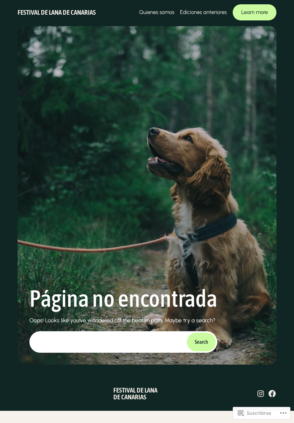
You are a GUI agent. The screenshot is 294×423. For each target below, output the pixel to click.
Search (201, 342)
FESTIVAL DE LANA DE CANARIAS (57, 12)
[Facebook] (272, 393)
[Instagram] (260, 393)
